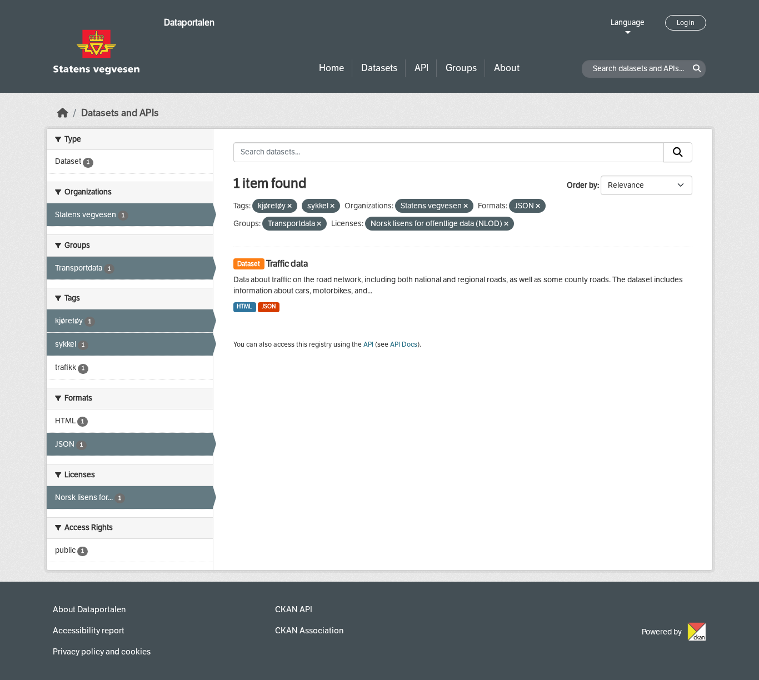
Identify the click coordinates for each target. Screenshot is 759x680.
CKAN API (293, 609)
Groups (461, 68)
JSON (269, 306)
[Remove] (289, 206)
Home (331, 68)
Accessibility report (88, 631)
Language (628, 22)
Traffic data (287, 263)
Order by (582, 185)
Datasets (379, 68)
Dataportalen (189, 22)
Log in (686, 23)
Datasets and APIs (120, 113)
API (421, 68)
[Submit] (677, 152)
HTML (244, 306)
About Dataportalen (89, 609)
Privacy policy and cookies (102, 652)
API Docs (403, 344)
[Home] (62, 113)
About (507, 68)
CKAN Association (309, 631)
